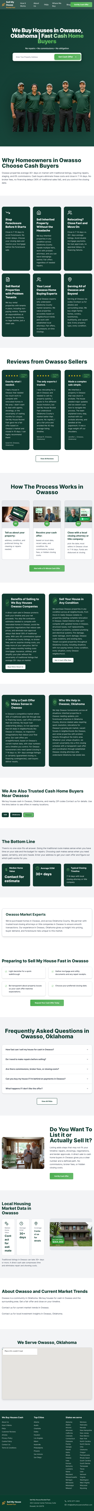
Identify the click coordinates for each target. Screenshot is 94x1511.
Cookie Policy (7, 1441)
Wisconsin (83, 1485)
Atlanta (36, 1422)
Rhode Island (85, 1458)
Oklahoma (16, 815)
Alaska (68, 1425)
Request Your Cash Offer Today (47, 1003)
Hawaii (68, 1450)
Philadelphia (38, 1448)
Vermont (83, 1474)
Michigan (69, 1480)
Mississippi (70, 1485)
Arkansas (69, 1430)
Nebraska (83, 1425)
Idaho (68, 1452)
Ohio (81, 1447)
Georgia (69, 1447)
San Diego (37, 1457)
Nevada (83, 1427)
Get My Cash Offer (81, 5)
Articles (4, 1435)
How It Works (23, 4)
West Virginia (85, 1483)
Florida (68, 1444)
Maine (68, 1472)
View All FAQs (47, 1101)
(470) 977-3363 (73, 1501)
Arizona (68, 1427)
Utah (81, 1472)
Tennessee (84, 1466)
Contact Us (6, 1444)
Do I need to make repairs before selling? (26, 1059)
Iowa (67, 1461)
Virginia (82, 1477)
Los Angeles (38, 1438)
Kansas (68, 1463)
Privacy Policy (7, 1438)
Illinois (68, 1455)
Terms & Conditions (9, 1448)
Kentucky (69, 1466)
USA (5, 815)
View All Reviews (47, 459)
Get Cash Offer (65, 57)
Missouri (69, 1488)
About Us (36, 4)
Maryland (69, 1474)
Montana (83, 1422)
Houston (37, 1435)
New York (83, 1439)
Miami (36, 1441)
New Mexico (84, 1436)
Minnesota (69, 1483)
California (69, 1433)
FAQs (46, 4)
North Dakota (85, 1444)
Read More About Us (15, 667)
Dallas (36, 1432)
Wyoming (83, 1488)
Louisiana (69, 1469)
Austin (36, 1425)
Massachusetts (71, 1477)
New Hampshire (86, 1430)
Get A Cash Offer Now (63, 660)
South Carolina (85, 1461)
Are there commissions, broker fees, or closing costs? (32, 1069)
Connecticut (70, 1439)
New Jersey (84, 1433)
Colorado (69, 1436)
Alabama (69, 1422)
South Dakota (85, 1463)
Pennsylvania (85, 1455)
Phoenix (37, 1451)
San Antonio (38, 1454)
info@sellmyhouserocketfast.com (79, 1505)
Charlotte (37, 1428)
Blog (68, 4)
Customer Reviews (9, 1432)
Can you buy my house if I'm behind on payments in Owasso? (36, 1079)
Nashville (37, 1444)
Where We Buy (56, 4)
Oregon (83, 1452)
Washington (84, 1480)
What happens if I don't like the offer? (24, 1088)
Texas (82, 1469)
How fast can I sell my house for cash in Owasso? (30, 1049)
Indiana (68, 1458)
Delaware (69, 1441)
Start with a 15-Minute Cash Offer (47, 568)
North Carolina (85, 1441)
